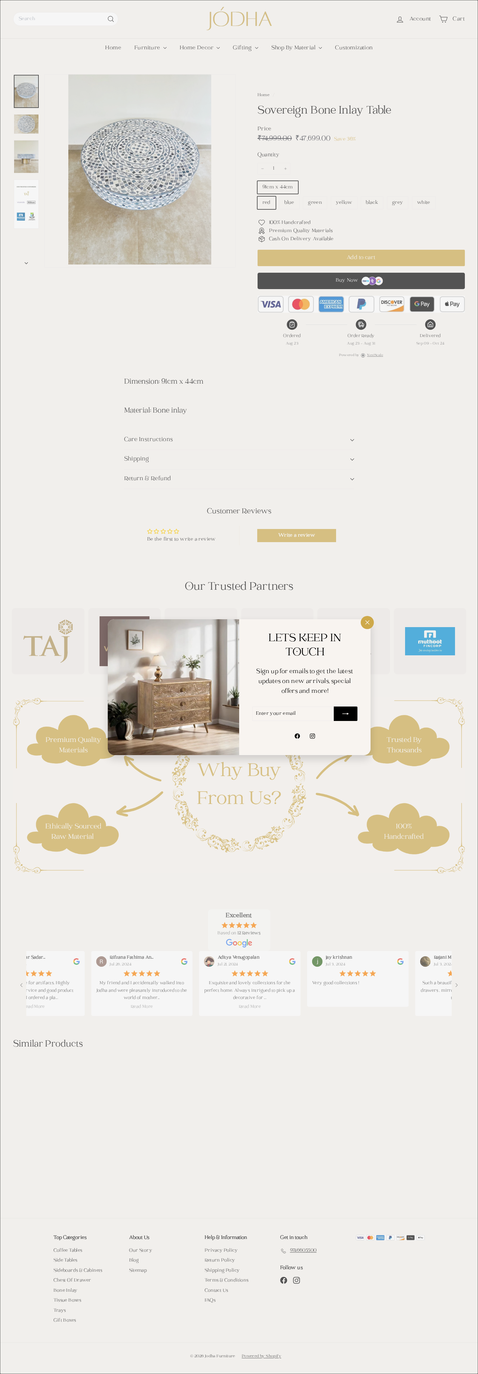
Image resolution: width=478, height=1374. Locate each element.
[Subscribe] (345, 713)
